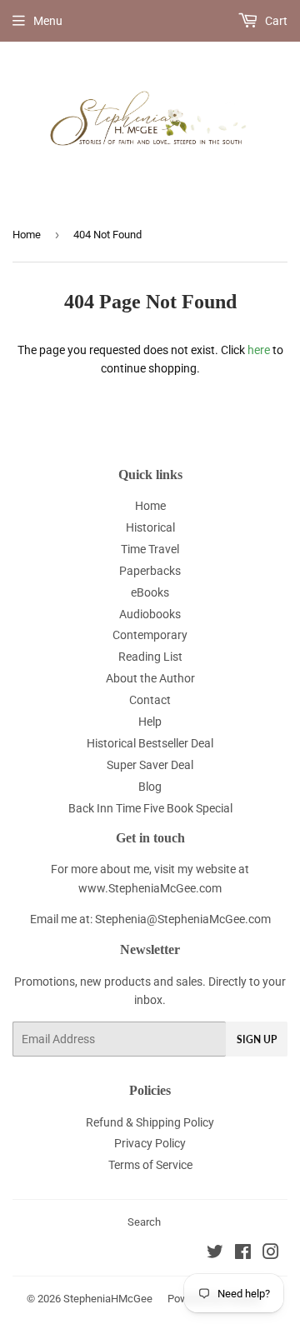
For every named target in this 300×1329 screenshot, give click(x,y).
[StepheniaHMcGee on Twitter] (215, 1254)
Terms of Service (150, 1165)
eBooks (150, 592)
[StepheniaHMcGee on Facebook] (243, 1254)
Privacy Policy (150, 1143)
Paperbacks (150, 570)
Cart (275, 20)
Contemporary (150, 635)
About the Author (150, 678)
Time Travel (150, 549)
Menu (47, 20)
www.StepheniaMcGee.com (150, 888)
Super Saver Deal (150, 765)
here (259, 350)
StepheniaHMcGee (107, 1298)
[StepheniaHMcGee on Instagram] (270, 1254)
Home (26, 234)
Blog (150, 786)
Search (144, 1222)
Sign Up (257, 1039)
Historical (150, 527)
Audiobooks (150, 614)
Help (150, 721)
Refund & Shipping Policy (150, 1122)
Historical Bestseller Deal (150, 743)
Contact (150, 700)
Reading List (150, 656)
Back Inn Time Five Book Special (150, 808)
